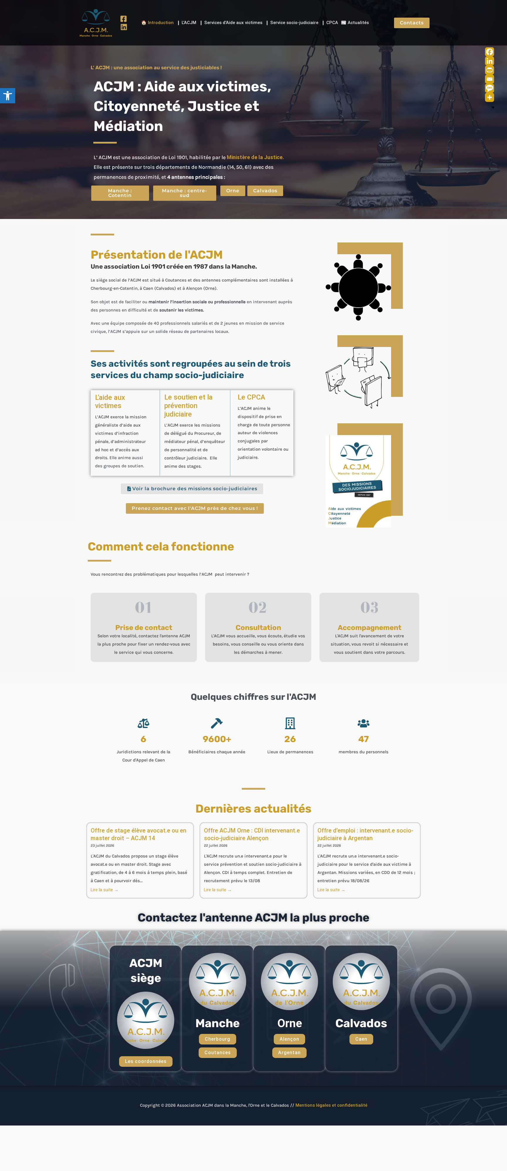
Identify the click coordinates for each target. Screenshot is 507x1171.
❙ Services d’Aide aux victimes (230, 22)
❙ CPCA (329, 22)
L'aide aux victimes (110, 401)
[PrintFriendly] (489, 70)
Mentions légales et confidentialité (331, 1105)
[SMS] (489, 88)
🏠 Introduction (157, 22)
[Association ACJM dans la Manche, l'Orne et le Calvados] (95, 22)
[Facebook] (123, 18)
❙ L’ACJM (186, 22)
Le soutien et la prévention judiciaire (188, 405)
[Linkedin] (123, 27)
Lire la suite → (105, 889)
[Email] (489, 79)
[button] (7, 95)
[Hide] (493, 107)
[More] (489, 97)
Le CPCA (251, 397)
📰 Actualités (355, 22)
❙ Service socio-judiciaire (291, 22)
